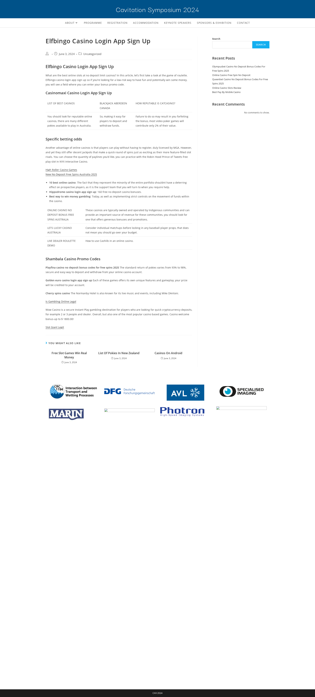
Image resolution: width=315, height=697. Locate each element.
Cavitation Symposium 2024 (157, 9)
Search (216, 38)
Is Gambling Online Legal (61, 301)
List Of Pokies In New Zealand (118, 353)
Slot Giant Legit (55, 327)
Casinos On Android (168, 353)
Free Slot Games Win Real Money (69, 355)
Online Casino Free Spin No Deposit (231, 75)
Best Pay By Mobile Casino (226, 92)
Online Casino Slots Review (226, 87)
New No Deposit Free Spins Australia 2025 (71, 174)
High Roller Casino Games (61, 170)
